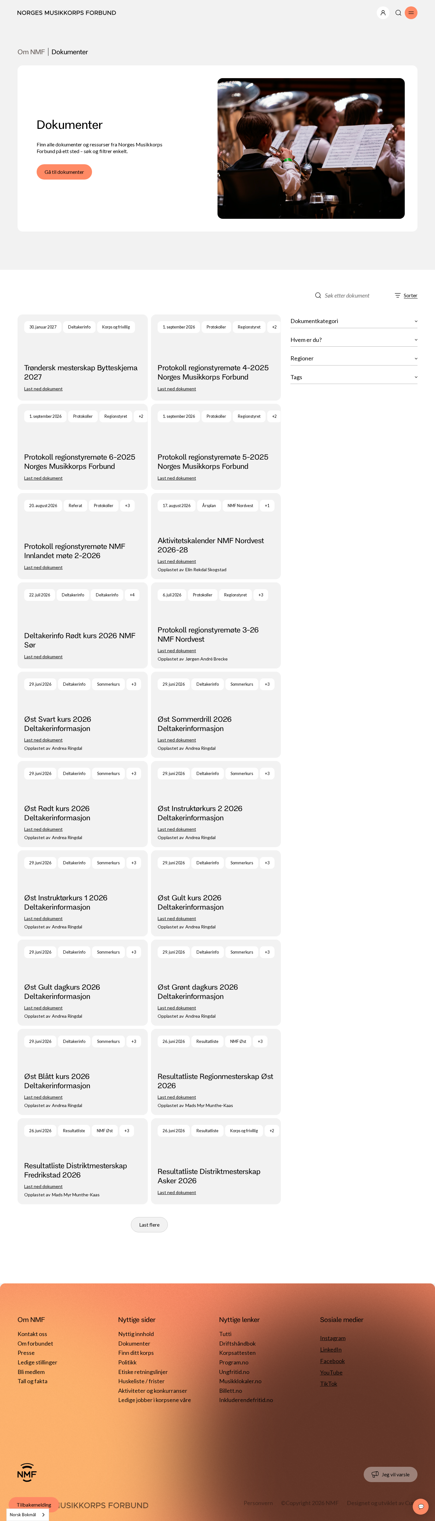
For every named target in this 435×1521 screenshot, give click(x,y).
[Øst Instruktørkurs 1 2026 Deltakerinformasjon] (82, 893)
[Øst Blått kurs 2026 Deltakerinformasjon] (82, 1072)
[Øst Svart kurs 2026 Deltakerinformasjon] (82, 714)
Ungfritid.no (234, 1371)
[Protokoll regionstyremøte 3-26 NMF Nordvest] (216, 625)
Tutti (225, 1333)
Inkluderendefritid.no (246, 1399)
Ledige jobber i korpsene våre (154, 1399)
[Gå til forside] (27, 1472)
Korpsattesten (237, 1352)
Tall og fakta (32, 1380)
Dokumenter (134, 1343)
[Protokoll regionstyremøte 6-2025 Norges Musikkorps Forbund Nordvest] (82, 447)
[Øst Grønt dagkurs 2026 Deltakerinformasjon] (216, 982)
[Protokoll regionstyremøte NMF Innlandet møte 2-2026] (82, 536)
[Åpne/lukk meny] (383, 12)
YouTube (331, 1372)
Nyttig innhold (136, 1333)
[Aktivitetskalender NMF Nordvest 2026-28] (216, 536)
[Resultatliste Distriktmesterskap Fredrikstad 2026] (82, 1161)
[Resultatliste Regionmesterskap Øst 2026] (216, 1072)
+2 (274, 327)
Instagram (333, 1337)
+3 (127, 505)
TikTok (328, 1383)
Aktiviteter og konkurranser (152, 1390)
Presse (26, 1352)
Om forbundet (35, 1343)
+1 (267, 505)
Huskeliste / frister (141, 1380)
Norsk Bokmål (23, 1514)
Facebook (332, 1360)
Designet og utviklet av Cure (382, 1502)
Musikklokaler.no (240, 1380)
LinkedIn (331, 1349)
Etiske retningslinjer (143, 1371)
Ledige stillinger (37, 1362)
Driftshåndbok (237, 1343)
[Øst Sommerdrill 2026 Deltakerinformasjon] (216, 714)
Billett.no (230, 1390)
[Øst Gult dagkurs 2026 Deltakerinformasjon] (82, 982)
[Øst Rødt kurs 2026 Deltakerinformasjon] (82, 804)
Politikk (127, 1362)
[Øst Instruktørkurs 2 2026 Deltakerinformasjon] (216, 804)
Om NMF (31, 51)
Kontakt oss (32, 1333)
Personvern (258, 1502)
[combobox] (27, 1515)
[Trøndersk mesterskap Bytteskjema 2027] (82, 357)
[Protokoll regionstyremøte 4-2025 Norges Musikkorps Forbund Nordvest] (216, 357)
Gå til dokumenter (64, 172)
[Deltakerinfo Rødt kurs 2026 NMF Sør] (82, 625)
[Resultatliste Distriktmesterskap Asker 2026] (216, 1161)
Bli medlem (31, 1371)
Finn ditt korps (136, 1352)
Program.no (233, 1362)
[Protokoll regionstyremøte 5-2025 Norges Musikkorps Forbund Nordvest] (216, 447)
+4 (132, 595)
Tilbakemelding (34, 1505)
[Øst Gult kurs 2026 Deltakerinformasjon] (216, 893)
